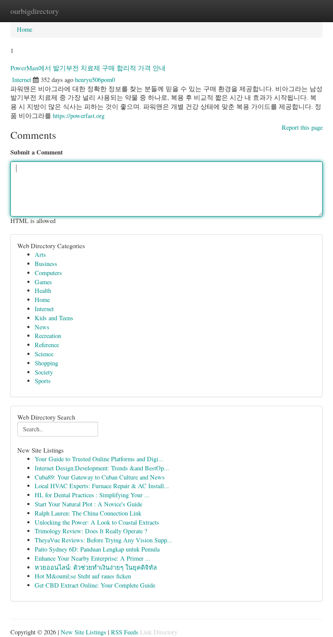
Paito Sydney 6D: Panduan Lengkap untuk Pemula (97, 549)
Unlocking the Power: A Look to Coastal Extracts (97, 522)
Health (43, 290)
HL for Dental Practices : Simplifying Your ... (92, 495)
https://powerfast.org (78, 116)
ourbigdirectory (34, 11)
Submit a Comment (36, 152)
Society (44, 372)
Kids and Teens (54, 318)
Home (24, 29)
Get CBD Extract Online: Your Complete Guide (95, 585)
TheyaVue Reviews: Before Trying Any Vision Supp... (103, 540)
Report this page (302, 127)
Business (46, 263)
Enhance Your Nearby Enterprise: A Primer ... (92, 558)
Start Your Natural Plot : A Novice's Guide (88, 504)
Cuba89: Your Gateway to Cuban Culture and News (100, 477)
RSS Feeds (124, 632)
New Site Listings (83, 632)
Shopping (46, 363)
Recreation (48, 336)
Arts (40, 254)
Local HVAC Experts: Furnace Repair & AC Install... (102, 486)
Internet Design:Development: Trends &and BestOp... (102, 468)
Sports (43, 381)
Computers (48, 273)
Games (43, 282)
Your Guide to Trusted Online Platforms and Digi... (99, 459)
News (42, 327)
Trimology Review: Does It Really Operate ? (91, 531)
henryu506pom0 (95, 80)
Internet (21, 80)
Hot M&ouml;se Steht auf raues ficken (83, 576)
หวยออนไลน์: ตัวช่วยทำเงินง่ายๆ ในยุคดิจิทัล (96, 567)
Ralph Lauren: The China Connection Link (88, 513)
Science (44, 354)
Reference (47, 345)
